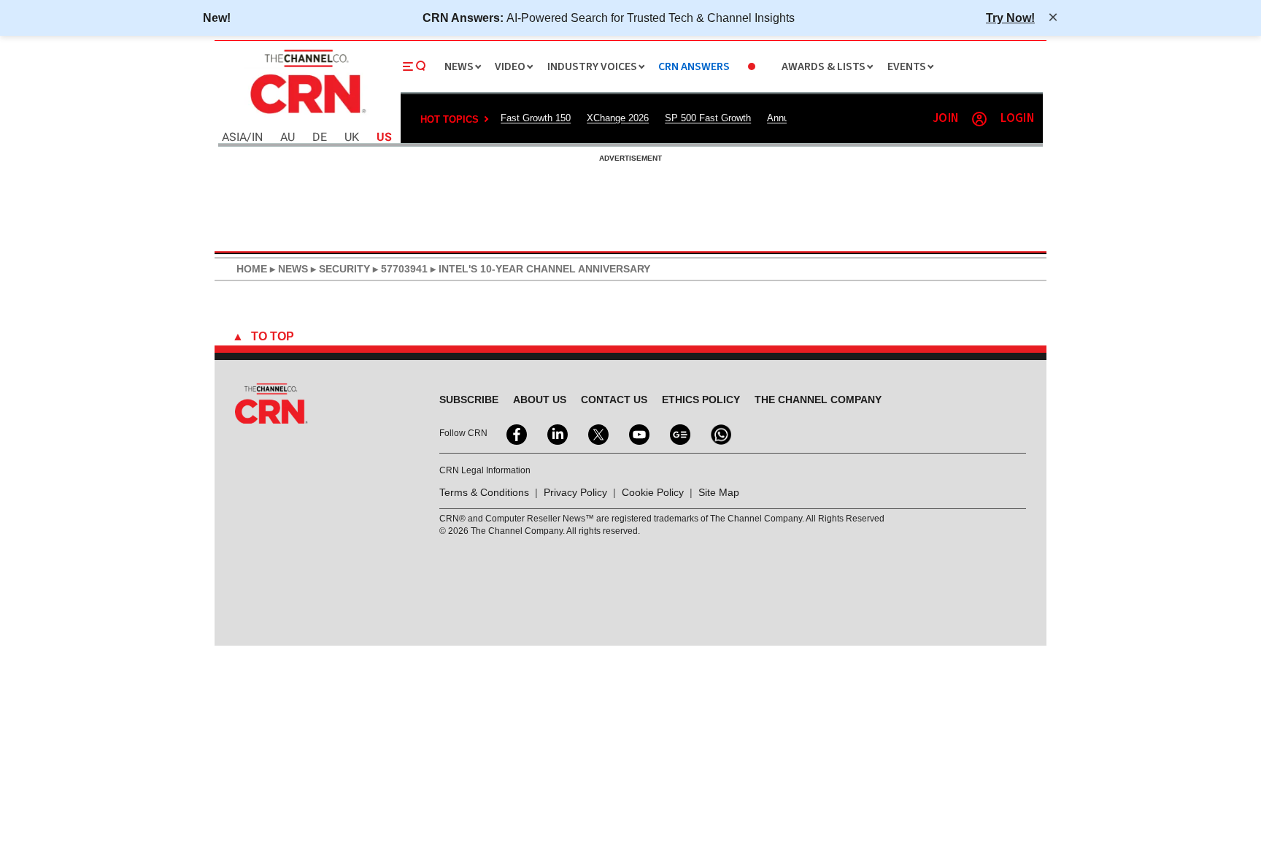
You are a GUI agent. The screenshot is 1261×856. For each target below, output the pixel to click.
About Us (539, 399)
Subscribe (468, 399)
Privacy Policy (575, 492)
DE (319, 137)
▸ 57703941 (399, 269)
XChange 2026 (618, 117)
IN (257, 137)
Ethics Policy (701, 399)
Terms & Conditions (484, 492)
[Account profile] (979, 119)
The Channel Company (818, 399)
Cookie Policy (653, 492)
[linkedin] (556, 433)
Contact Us (614, 399)
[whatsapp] (719, 433)
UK (351, 137)
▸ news (287, 269)
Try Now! (1010, 17)
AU (287, 137)
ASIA (234, 137)
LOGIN (1017, 118)
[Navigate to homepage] (306, 115)
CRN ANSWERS (694, 67)
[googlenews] (679, 433)
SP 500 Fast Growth (708, 117)
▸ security (339, 269)
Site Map (718, 492)
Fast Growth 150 (536, 117)
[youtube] (638, 433)
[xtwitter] (597, 433)
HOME (251, 269)
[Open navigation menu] (414, 66)
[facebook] (515, 433)
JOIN (945, 118)
